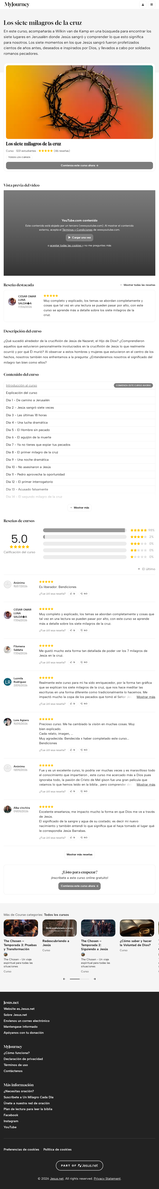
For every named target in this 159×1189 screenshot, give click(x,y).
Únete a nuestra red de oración (27, 1103)
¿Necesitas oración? (19, 1091)
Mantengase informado (21, 1026)
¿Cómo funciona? (17, 1053)
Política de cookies (57, 1149)
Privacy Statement (107, 1178)
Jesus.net (57, 1178)
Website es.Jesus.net (19, 1009)
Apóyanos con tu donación (24, 1033)
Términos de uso (16, 1065)
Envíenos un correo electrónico (27, 1021)
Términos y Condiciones (77, 229)
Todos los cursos (56, 915)
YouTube (10, 1127)
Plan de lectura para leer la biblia (28, 1109)
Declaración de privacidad (23, 1059)
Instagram (11, 1121)
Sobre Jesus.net (15, 1015)
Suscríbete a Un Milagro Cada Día (29, 1097)
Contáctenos (13, 1071)
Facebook (11, 1115)
